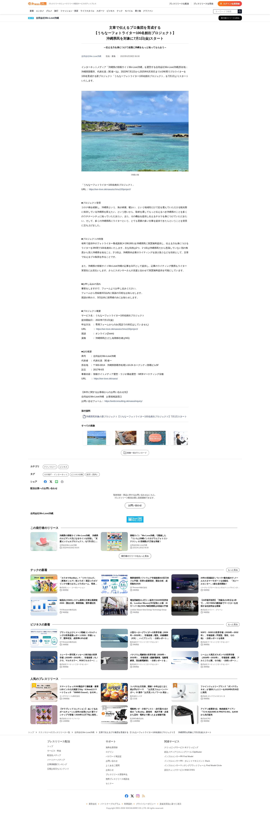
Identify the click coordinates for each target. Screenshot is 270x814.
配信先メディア (54, 755)
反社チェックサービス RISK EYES (179, 770)
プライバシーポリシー (146, 804)
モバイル (129, 11)
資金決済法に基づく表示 (170, 804)
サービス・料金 (54, 751)
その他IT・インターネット (56, 474)
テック (120, 11)
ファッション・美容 (69, 11)
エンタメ (40, 11)
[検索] (240, 11)
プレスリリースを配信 (179, 4)
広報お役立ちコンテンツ (58, 769)
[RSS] (143, 796)
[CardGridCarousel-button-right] (187, 439)
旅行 (56, 11)
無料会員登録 (112, 747)
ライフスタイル (87, 11)
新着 (32, 11)
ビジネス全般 (77, 474)
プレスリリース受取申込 (116, 774)
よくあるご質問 (113, 765)
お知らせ (110, 770)
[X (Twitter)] (51, 481)
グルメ (49, 11)
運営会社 (93, 804)
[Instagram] (138, 796)
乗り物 (138, 11)
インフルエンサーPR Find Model (178, 756)
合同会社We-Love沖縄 (91, 56)
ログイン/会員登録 (231, 4)
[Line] (56, 481)
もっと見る (233, 570)
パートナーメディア (56, 760)
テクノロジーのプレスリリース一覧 (54, 732)
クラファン (148, 11)
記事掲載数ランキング (57, 764)
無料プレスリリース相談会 (117, 779)
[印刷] (62, 481)
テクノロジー (50, 467)
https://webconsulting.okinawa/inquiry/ (123, 401)
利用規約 (128, 804)
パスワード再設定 (114, 756)
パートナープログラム (110, 804)
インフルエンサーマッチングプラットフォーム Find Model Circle (193, 765)
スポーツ (100, 11)
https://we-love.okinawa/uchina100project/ (110, 189)
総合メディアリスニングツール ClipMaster (183, 752)
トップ (31, 732)
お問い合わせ (135, 505)
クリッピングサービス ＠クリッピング (181, 747)
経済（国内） (92, 474)
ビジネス (110, 11)
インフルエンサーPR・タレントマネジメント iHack (187, 761)
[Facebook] (45, 481)
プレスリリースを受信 (203, 4)
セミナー (110, 783)
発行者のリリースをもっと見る (135, 556)
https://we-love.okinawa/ (106, 378)
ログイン (110, 752)
